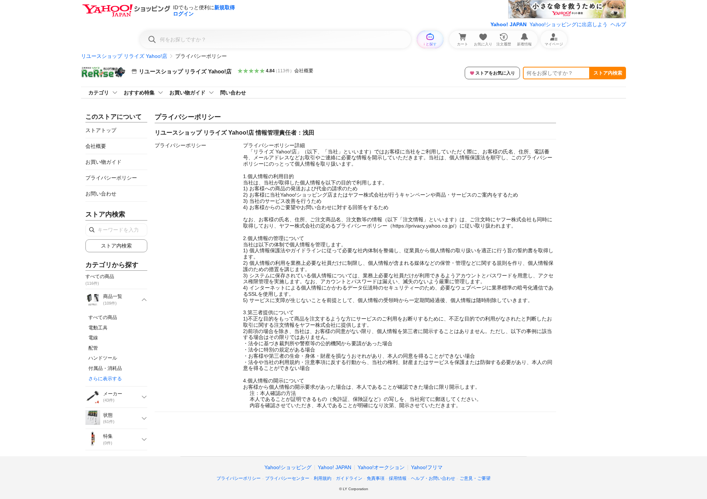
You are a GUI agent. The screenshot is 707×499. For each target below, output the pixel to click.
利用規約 (322, 478)
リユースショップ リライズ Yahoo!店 (124, 56)
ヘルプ (618, 24)
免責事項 (375, 478)
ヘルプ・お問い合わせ (433, 478)
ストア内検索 (608, 73)
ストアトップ (100, 130)
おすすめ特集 (139, 93)
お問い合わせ (100, 194)
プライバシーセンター (287, 478)
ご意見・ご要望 (475, 478)
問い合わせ (233, 93)
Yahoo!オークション (381, 467)
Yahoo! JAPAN (508, 24)
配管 (93, 348)
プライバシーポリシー (111, 178)
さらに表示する (105, 378)
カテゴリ (98, 93)
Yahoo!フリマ (427, 467)
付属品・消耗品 (105, 368)
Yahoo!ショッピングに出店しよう (569, 24)
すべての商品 (102, 317)
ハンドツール (102, 358)
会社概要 (303, 70)
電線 (93, 337)
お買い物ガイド (187, 93)
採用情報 (398, 478)
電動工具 (98, 327)
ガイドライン (349, 478)
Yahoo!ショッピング (288, 467)
